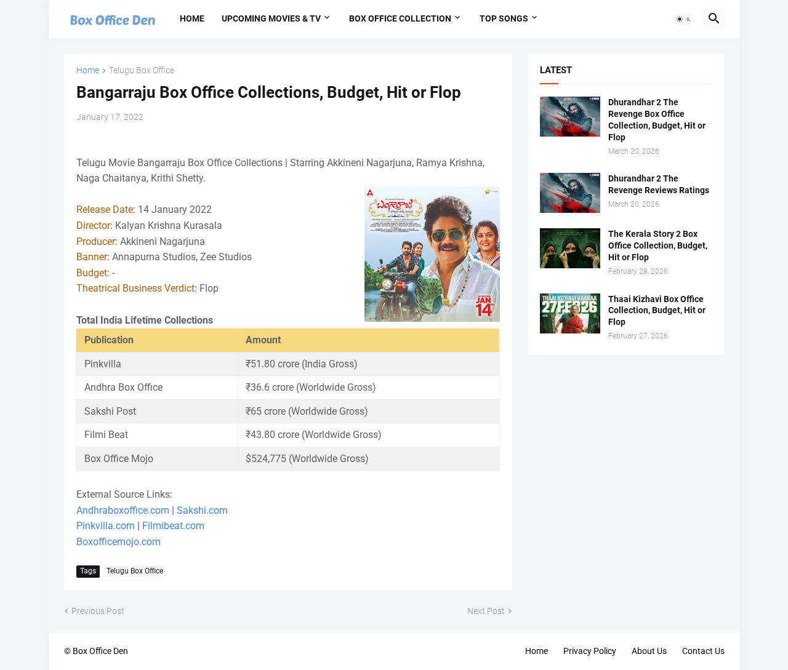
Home (192, 18)
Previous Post (97, 611)
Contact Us (703, 651)
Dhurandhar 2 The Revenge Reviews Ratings (658, 184)
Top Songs (504, 18)
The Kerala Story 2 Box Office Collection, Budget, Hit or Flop (657, 245)
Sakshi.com (202, 510)
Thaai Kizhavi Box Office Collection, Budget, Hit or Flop (657, 310)
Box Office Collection (400, 18)
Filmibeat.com (173, 526)
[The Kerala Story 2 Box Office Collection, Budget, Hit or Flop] (570, 248)
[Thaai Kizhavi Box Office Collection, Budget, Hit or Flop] (570, 313)
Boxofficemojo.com (118, 542)
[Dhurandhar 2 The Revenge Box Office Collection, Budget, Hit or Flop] (570, 117)
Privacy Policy (589, 651)
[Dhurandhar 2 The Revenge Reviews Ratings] (570, 193)
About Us (649, 651)
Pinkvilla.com (105, 526)
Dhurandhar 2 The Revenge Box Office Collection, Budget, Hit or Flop (657, 119)
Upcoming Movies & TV (271, 18)
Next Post (486, 611)
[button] (683, 19)
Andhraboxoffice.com (122, 510)
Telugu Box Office (141, 70)
